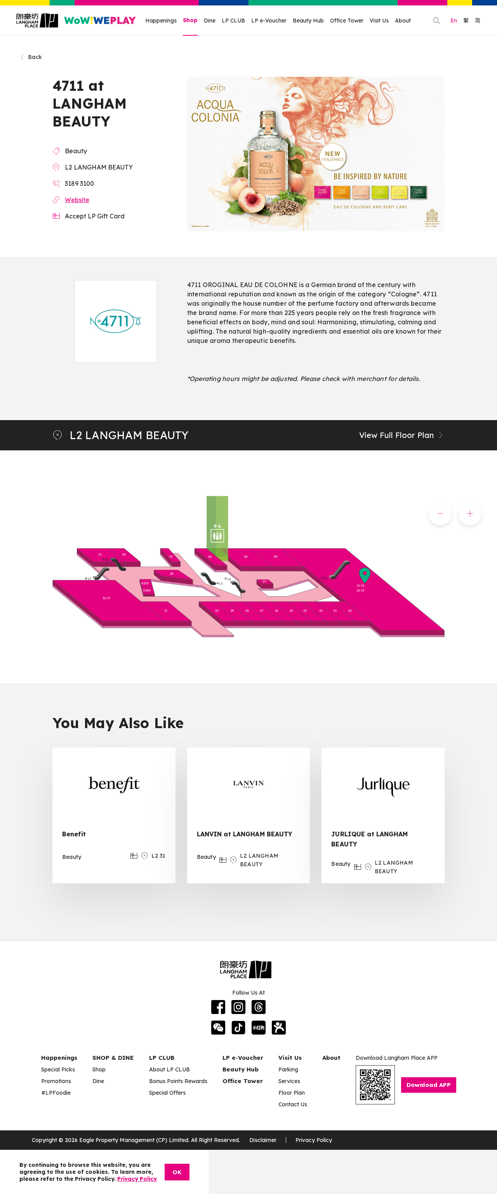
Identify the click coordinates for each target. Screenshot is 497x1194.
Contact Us (292, 1104)
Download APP (429, 1084)
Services (289, 1081)
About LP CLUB (169, 1069)
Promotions (56, 1081)
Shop (190, 20)
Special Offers (167, 1092)
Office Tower (346, 20)
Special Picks (58, 1069)
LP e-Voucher (269, 20)
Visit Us (379, 20)
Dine (209, 20)
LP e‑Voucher (242, 1057)
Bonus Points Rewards (178, 1081)
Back (35, 57)
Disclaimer (262, 1140)
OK (177, 1172)
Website (77, 200)
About (403, 20)
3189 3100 (79, 183)
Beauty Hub (308, 20)
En (453, 20)
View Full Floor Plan (396, 435)
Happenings (161, 20)
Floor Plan (291, 1092)
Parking (288, 1069)
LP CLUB (233, 20)
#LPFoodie (56, 1092)
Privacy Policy (313, 1140)
